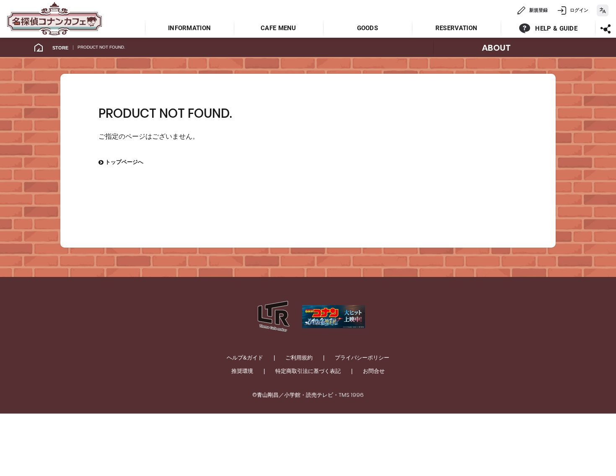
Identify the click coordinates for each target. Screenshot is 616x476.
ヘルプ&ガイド (245, 357)
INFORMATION (189, 28)
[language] (602, 10)
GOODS (367, 28)
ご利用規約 (299, 357)
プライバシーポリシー (362, 357)
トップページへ (120, 162)
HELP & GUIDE (556, 28)
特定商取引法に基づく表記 (308, 371)
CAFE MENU (278, 28)
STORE (60, 47)
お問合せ (374, 371)
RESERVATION (456, 28)
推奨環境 (242, 371)
